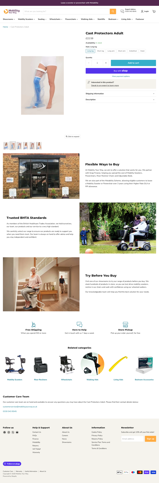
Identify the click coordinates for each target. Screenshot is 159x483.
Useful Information (31, 471)
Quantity (89, 58)
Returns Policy (97, 439)
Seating (41, 19)
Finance (35, 439)
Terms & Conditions (99, 448)
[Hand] (142, 53)
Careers (65, 435)
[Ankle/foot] (133, 53)
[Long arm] (111, 53)
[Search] (113, 11)
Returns (35, 445)
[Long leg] (91, 53)
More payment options (121, 76)
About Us (65, 432)
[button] (6, 146)
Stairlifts (101, 19)
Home (5, 27)
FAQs (34, 435)
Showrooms (8, 19)
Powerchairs (70, 19)
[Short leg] (101, 53)
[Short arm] (122, 53)
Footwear (140, 19)
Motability (36, 442)
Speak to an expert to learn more (105, 85)
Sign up (150, 438)
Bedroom (112, 19)
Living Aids (126, 19)
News (64, 439)
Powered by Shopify (10, 476)
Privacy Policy (97, 435)
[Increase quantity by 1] (106, 63)
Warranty (36, 452)
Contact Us (36, 432)
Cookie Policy (97, 432)
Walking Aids (87, 19)
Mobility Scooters (26, 19)
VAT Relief (36, 449)
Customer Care (8, 471)
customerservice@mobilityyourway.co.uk (20, 406)
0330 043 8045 (10, 411)
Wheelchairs (55, 19)
